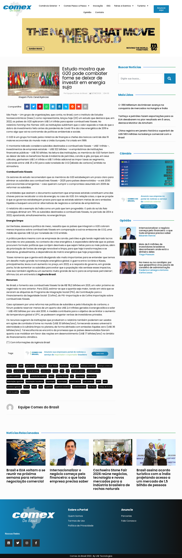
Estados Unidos (62, 376)
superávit (48, 387)
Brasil (9, 371)
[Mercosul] (25, 392)
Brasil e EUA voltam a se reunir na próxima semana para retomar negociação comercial (25, 476)
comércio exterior (78, 371)
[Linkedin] (8, 543)
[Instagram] (27, 543)
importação (50, 381)
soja (40, 387)
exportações (91, 376)
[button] (27, 107)
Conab (25, 376)
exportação (80, 376)
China (55, 371)
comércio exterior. (13, 376)
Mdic (105, 381)
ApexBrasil (64, 366)
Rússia (26, 387)
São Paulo (92, 387)
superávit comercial (62, 387)
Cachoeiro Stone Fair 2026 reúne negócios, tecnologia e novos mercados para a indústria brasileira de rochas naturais (111, 479)
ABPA (21, 366)
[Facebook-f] (36, 543)
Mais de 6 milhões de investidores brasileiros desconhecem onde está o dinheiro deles (154, 248)
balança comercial (88, 366)
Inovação (98, 5)
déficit (51, 376)
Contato (99, 12)
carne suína (45, 371)
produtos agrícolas (14, 387)
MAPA (98, 381)
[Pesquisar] (170, 78)
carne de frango (33, 371)
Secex (34, 387)
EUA (72, 376)
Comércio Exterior (48, 5)
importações (62, 381)
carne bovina (19, 371)
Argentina (74, 366)
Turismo (141, 5)
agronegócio (41, 366)
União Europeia (12, 392)
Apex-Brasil (53, 366)
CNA (62, 371)
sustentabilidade (79, 387)
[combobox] (140, 78)
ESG (108, 5)
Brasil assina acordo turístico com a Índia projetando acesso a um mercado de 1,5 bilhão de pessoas (153, 477)
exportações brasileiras (34, 381)
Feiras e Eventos (122, 5)
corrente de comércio (38, 376)
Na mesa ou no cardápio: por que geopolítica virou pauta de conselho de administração (156, 265)
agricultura (30, 366)
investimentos (75, 381)
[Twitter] (17, 543)
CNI (67, 371)
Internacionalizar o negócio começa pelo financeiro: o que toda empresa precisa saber (155, 230)
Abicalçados (11, 366)
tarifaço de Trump (105, 387)
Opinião (87, 12)
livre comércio (88, 381)
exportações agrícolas (15, 381)
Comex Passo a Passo (75, 5)
